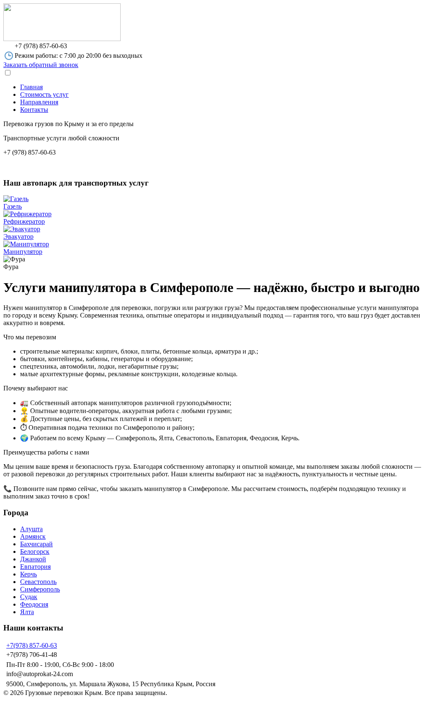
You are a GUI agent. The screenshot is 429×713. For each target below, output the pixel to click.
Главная (31, 86)
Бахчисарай (36, 544)
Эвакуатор (18, 236)
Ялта (27, 611)
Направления (39, 102)
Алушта (31, 528)
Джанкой (33, 559)
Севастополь (38, 581)
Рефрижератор (24, 221)
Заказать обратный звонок (40, 64)
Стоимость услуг (44, 94)
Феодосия (34, 604)
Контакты (34, 109)
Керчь (28, 574)
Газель (12, 206)
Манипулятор (22, 251)
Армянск (33, 536)
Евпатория (35, 566)
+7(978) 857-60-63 (31, 645)
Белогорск (34, 551)
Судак (28, 596)
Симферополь (40, 589)
